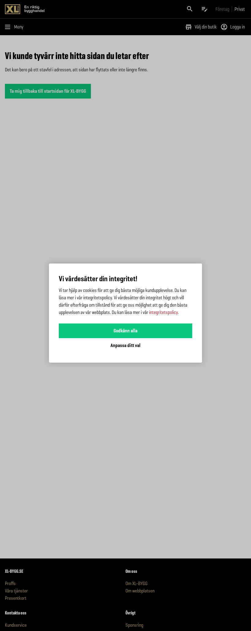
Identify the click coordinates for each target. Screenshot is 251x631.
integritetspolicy (163, 312)
